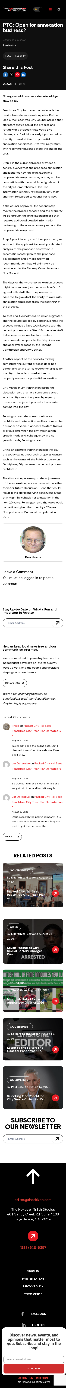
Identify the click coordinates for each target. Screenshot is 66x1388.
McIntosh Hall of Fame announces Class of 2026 (25, 1001)
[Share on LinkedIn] (23, 74)
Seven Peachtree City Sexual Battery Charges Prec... (24, 951)
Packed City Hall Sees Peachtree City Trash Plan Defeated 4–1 (37, 731)
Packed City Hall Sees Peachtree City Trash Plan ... (26, 894)
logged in (31, 577)
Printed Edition (33, 1278)
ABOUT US (33, 1271)
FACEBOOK (38, 1314)
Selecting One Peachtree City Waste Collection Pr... (26, 1097)
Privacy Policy (33, 1286)
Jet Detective (21, 763)
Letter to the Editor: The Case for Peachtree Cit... (25, 1049)
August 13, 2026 (39, 1087)
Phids (15, 726)
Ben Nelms (10, 45)
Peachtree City (15, 55)
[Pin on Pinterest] (18, 74)
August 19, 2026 (38, 990)
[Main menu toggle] (50, 9)
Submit (57, 622)
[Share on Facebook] (6, 74)
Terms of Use (33, 1294)
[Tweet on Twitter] (12, 74)
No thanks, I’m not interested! (34, 1382)
